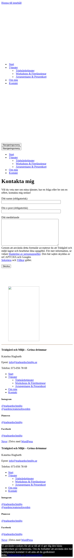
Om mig (13, 80)
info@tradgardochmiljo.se (23, 362)
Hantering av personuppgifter (24, 253)
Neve (4, 441)
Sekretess (6, 260)
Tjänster (12, 376)
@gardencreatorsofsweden (15, 408)
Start (11, 64)
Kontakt (13, 83)
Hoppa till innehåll (11, 2)
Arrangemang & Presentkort (31, 76)
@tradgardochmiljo (11, 405)
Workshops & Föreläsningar (31, 73)
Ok (9, 555)
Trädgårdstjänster (25, 70)
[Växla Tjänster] (62, 157)
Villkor (20, 260)
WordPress (27, 441)
